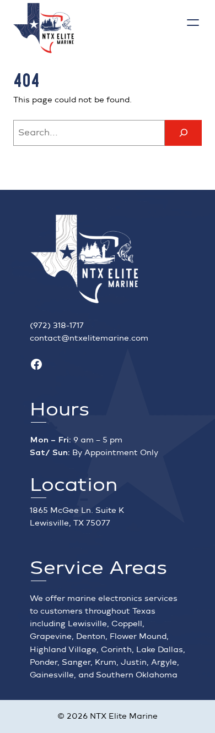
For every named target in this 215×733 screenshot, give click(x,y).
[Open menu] (193, 22)
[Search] (183, 133)
